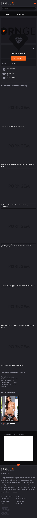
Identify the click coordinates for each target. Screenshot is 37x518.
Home (7, 14)
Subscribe (18, 58)
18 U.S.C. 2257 (5, 501)
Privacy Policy (5, 499)
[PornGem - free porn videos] (7, 3)
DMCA (3, 503)
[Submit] (33, 8)
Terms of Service (6, 496)
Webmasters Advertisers (20, 502)
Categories (20, 14)
